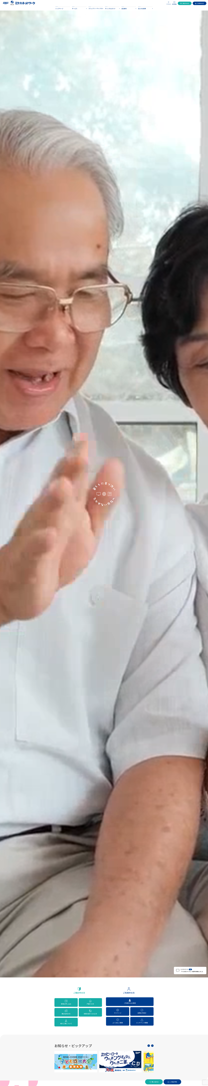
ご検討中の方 (185, 3)
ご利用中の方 (200, 3)
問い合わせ (155, 1082)
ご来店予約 (173, 1082)
